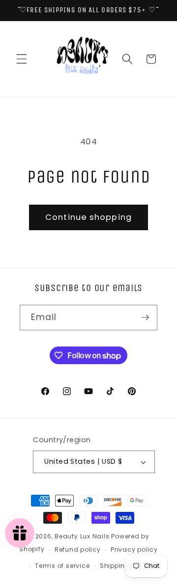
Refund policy (78, 549)
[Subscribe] (145, 317)
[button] (21, 59)
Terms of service (62, 565)
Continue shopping (88, 217)
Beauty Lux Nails (83, 536)
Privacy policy (134, 549)
